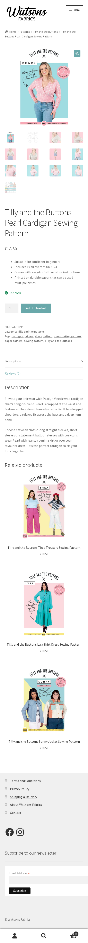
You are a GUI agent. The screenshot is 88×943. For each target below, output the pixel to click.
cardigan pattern (23, 336)
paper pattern (14, 341)
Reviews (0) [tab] (12, 373)
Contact (15, 813)
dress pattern (43, 336)
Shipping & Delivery (23, 797)
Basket (68, 932)
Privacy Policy (19, 789)
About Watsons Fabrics (26, 805)
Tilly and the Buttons (45, 32)
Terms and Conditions (25, 781)
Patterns (25, 32)
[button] (77, 53)
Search (44, 936)
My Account (14, 936)
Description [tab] (13, 361)
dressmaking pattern (67, 336)
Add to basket (36, 308)
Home (13, 32)
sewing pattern (33, 341)
